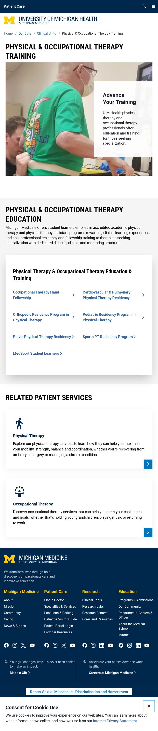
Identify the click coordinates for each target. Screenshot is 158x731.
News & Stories (15, 626)
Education (127, 591)
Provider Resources (58, 632)
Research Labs (93, 606)
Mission (9, 606)
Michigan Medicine (21, 591)
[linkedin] (101, 645)
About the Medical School (131, 626)
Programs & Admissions (135, 600)
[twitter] (23, 645)
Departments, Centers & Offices (135, 615)
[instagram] (14, 645)
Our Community (129, 606)
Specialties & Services (60, 606)
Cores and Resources (97, 619)
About (8, 600)
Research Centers (94, 613)
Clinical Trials (92, 600)
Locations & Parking (58, 613)
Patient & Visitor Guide (60, 619)
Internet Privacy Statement (115, 721)
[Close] (148, 706)
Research (91, 591)
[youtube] (32, 645)
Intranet (124, 635)
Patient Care (55, 591)
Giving (8, 619)
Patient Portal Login (58, 626)
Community (12, 613)
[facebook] (6, 645)
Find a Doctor (54, 600)
